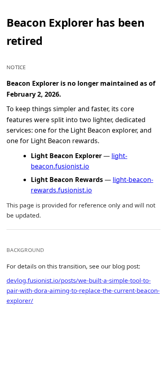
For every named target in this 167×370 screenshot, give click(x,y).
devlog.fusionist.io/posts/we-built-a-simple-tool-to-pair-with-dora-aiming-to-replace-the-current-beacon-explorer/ (83, 290)
